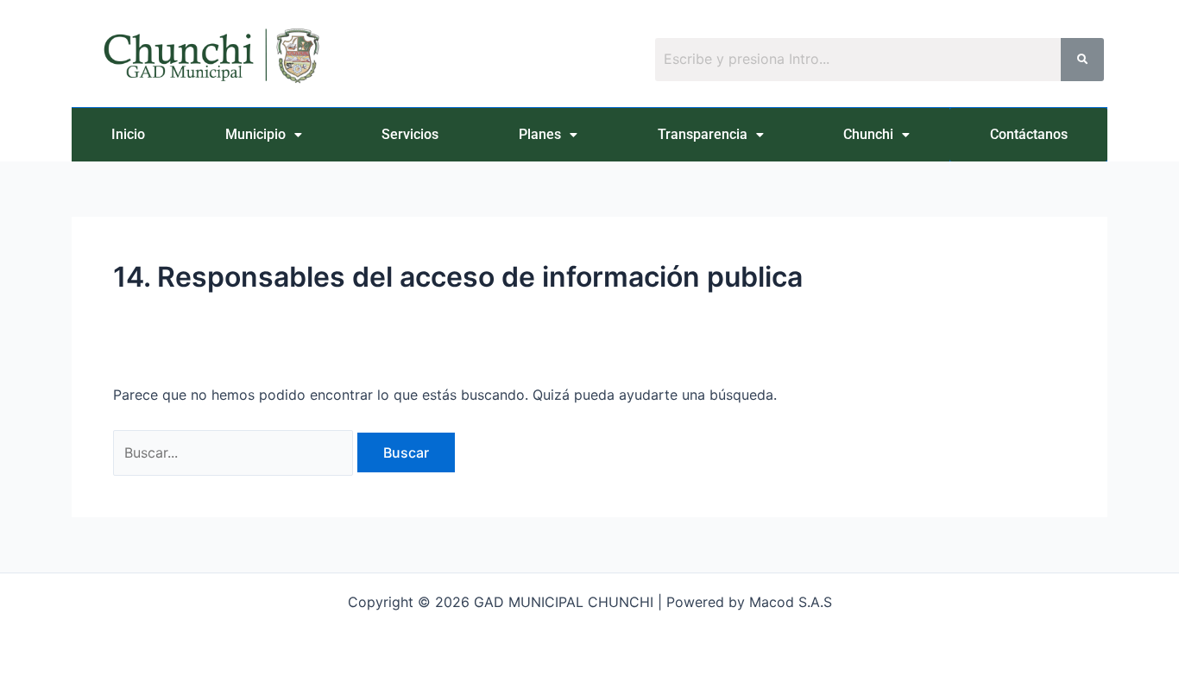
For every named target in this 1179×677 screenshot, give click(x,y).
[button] (264, 134)
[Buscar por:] (235, 452)
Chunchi (868, 134)
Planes (540, 134)
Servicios (409, 134)
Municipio (255, 134)
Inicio (128, 134)
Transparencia (702, 134)
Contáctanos (1029, 134)
